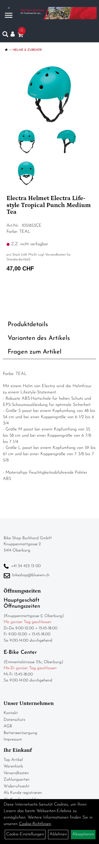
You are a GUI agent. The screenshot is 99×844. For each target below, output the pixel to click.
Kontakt (11, 713)
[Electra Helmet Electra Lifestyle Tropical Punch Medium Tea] (49, 94)
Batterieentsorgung (20, 733)
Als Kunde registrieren (23, 793)
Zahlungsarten (17, 779)
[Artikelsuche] (5, 35)
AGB (8, 726)
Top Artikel (13, 760)
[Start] (6, 50)
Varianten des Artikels (39, 338)
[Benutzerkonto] (14, 34)
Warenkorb (13, 766)
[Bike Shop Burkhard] (58, 13)
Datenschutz (14, 720)
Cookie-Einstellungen (25, 834)
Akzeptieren (83, 834)
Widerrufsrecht (17, 786)
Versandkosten (16, 773)
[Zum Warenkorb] (20, 36)
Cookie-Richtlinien (35, 824)
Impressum (13, 739)
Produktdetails (28, 324)
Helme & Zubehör (27, 50)
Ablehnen (58, 834)
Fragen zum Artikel (35, 352)
